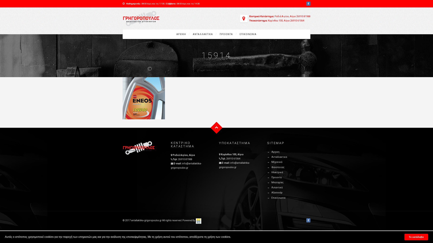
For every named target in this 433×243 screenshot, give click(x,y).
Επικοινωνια (248, 34)
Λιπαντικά (277, 187)
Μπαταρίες (277, 182)
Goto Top (217, 128)
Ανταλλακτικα (203, 34)
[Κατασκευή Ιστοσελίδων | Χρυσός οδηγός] (198, 220)
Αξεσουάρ (276, 192)
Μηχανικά (276, 162)
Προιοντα (226, 34)
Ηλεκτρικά (277, 172)
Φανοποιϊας (277, 167)
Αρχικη (181, 34)
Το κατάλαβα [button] (416, 237)
